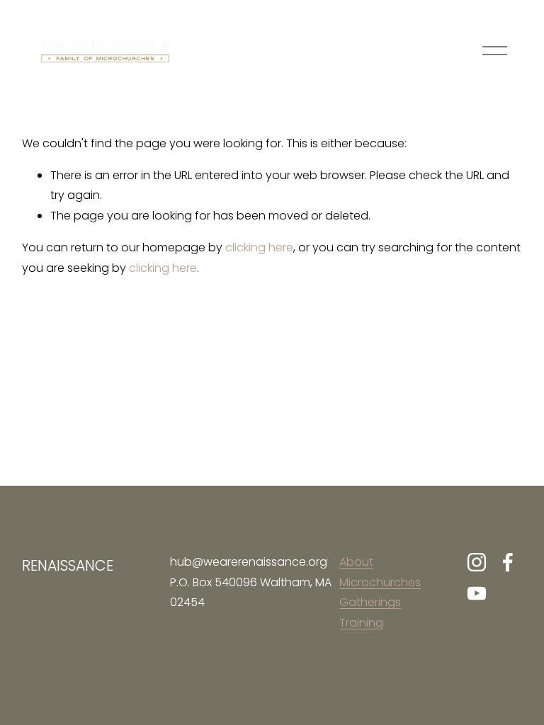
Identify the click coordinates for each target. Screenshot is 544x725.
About (356, 562)
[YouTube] (477, 593)
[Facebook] (508, 562)
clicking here (259, 247)
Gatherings (370, 602)
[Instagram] (477, 562)
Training (361, 623)
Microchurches (380, 582)
